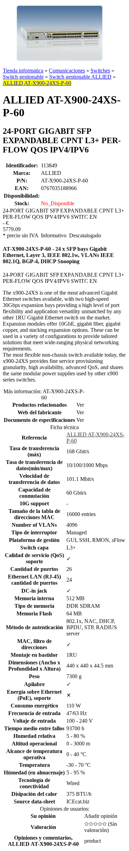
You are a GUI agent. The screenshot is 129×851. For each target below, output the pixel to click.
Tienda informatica (23, 70)
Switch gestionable (23, 77)
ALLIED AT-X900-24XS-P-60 (37, 83)
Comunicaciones (67, 70)
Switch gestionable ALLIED (80, 77)
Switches (100, 70)
